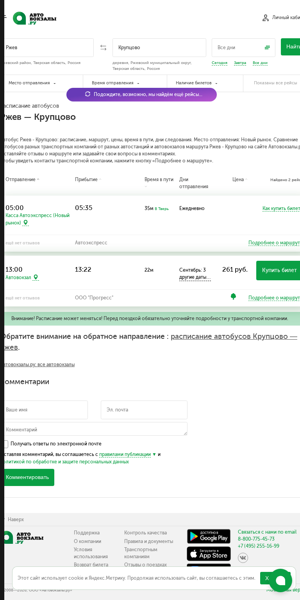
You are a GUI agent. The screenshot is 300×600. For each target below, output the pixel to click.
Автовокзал (18, 277)
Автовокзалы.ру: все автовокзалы (37, 364)
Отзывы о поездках (145, 565)
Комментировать (27, 477)
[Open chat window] (280, 580)
